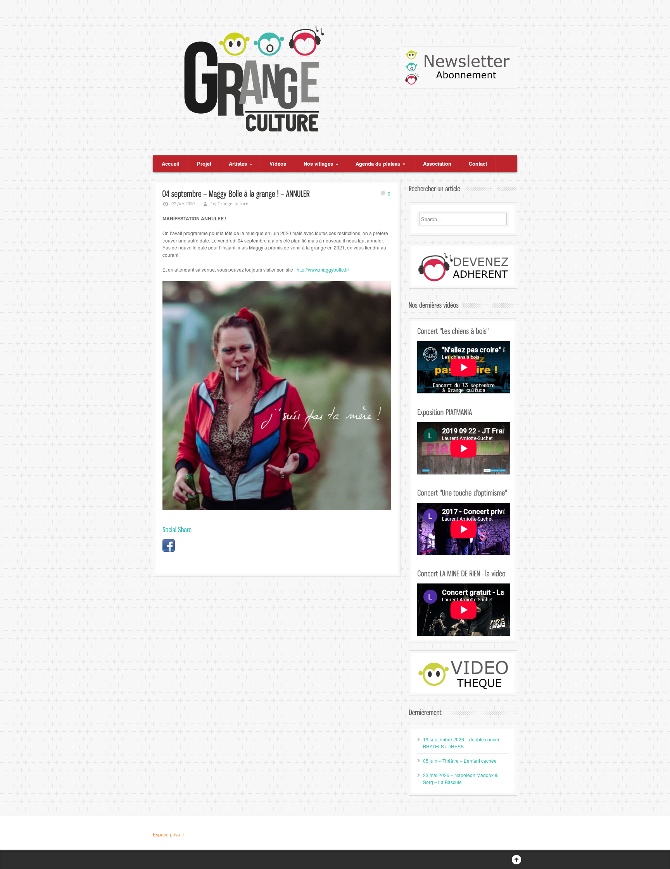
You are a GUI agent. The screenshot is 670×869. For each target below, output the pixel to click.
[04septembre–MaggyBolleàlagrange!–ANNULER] (236, 193)
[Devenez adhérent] (463, 267)
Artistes (240, 163)
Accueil (171, 163)
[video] (463, 674)
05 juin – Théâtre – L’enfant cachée (460, 760)
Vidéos (277, 163)
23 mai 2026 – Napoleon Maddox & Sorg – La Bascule (460, 778)
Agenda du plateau (381, 163)
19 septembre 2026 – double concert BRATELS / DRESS (462, 743)
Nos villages (321, 163)
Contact (478, 163)
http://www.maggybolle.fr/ (323, 269)
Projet (204, 163)
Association (437, 163)
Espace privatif (168, 834)
